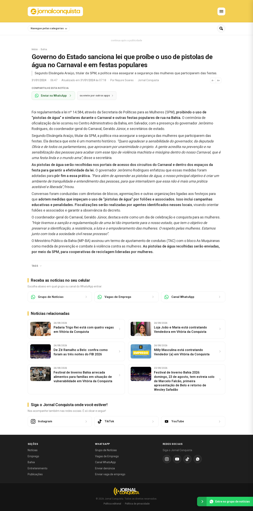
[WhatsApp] (198, 459)
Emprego (33, 456)
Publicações (35, 474)
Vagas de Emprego (107, 456)
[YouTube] (177, 459)
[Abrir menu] (221, 11)
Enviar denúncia (105, 468)
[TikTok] (187, 459)
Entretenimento (37, 468)
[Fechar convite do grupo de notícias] (202, 501)
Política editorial (112, 503)
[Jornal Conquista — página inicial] (126, 491)
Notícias (33, 450)
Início (35, 49)
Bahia (31, 462)
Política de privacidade (137, 503)
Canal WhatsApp (105, 462)
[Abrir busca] (221, 28)
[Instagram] (167, 459)
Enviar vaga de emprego (110, 474)
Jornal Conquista (148, 80)
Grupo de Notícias (106, 450)
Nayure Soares (124, 80)
